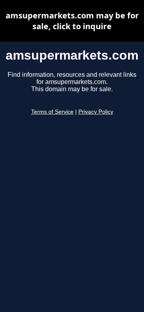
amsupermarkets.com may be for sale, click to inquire (72, 21)
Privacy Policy (95, 112)
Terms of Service (52, 112)
